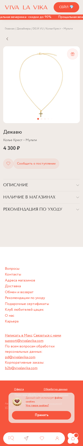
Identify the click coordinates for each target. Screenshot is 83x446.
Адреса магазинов (20, 280)
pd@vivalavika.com (20, 357)
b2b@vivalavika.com (21, 368)
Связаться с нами (47, 335)
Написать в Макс (19, 335)
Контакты (13, 274)
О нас (9, 315)
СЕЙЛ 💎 (66, 7)
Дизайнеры (24, 29)
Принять (42, 415)
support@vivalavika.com (24, 341)
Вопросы (12, 268)
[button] (38, 119)
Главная (9, 29)
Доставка (13, 286)
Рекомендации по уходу (25, 298)
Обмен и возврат (19, 292)
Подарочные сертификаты (27, 304)
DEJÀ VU (38, 29)
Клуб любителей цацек (24, 309)
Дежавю (12, 132)
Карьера (12, 321)
